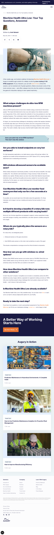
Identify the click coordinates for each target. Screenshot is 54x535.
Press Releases (39, 491)
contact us (31, 307)
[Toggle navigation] (51, 7)
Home (4, 12)
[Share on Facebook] (5, 39)
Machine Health (6, 491)
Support (21, 488)
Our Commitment (7, 486)
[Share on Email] (18, 39)
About (20, 482)
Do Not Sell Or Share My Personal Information (13, 510)
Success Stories (7, 488)
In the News (39, 488)
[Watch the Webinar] (27, 139)
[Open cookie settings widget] (2, 532)
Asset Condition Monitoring (9, 493)
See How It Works (10, 329)
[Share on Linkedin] (13, 39)
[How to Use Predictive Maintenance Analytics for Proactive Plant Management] (27, 410)
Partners (21, 484)
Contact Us (22, 493)
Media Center (39, 484)
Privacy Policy (6, 506)
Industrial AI (6, 482)
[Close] (53, 0)
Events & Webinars (40, 482)
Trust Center (22, 491)
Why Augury (6, 484)
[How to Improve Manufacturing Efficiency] (27, 452)
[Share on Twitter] (9, 39)
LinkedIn (6, 514)
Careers (21, 486)
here (43, 292)
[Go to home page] (3, 7)
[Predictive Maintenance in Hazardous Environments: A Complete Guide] (27, 366)
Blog (37, 486)
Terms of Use (6, 508)
